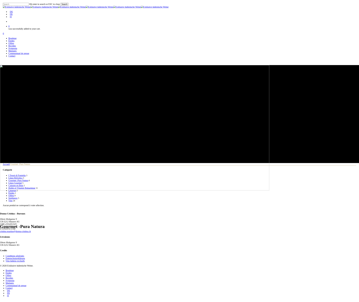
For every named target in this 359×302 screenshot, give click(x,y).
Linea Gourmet (15, 183)
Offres (11, 195)
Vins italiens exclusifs (15, 261)
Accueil (6, 164)
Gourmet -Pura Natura (18, 180)
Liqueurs (12, 190)
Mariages (10, 283)
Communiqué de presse (16, 285)
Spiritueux (13, 198)
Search (64, 4)
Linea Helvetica (15, 178)
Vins (10, 200)
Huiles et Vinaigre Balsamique (21, 188)
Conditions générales (15, 256)
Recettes (9, 278)
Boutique (10, 270)
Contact (9, 288)
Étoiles (11, 193)
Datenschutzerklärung (15, 258)
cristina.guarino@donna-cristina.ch (15, 231)
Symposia (10, 280)
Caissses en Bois (15, 185)
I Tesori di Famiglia (17, 175)
